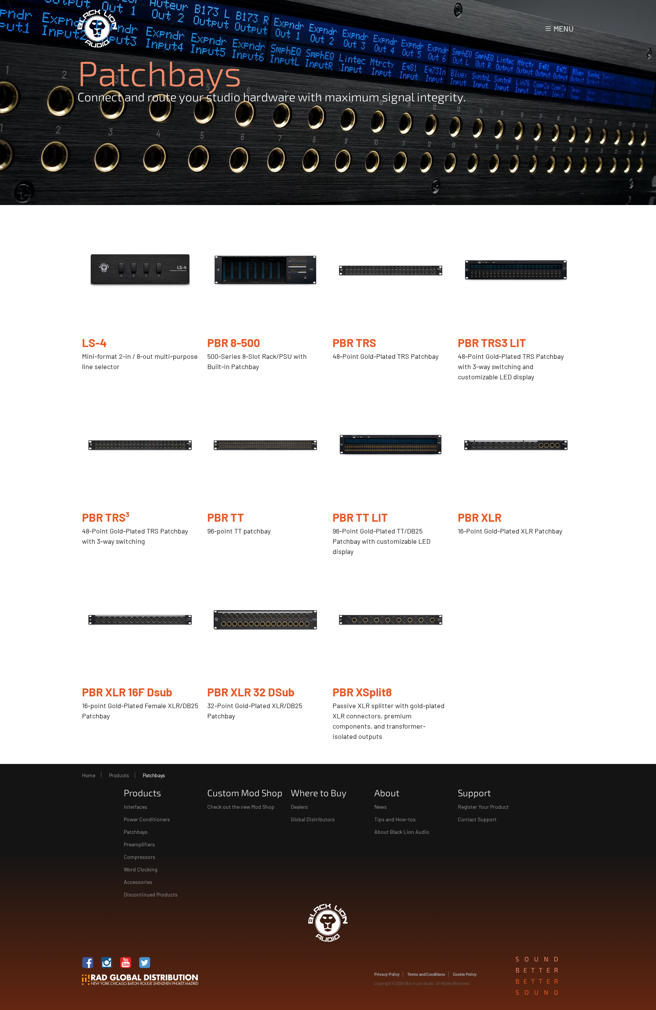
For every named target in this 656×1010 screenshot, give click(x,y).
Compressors (139, 857)
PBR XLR (479, 517)
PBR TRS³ (105, 517)
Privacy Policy (387, 974)
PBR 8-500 (233, 342)
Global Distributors (313, 819)
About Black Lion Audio (401, 832)
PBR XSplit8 (362, 692)
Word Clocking (140, 869)
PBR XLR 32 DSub (251, 692)
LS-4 (94, 342)
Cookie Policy (465, 974)
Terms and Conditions (426, 974)
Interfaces (135, 806)
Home (88, 775)
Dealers (299, 806)
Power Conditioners (147, 819)
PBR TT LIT (360, 517)
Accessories (138, 882)
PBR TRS (354, 342)
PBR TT (225, 517)
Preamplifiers (139, 844)
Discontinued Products (151, 894)
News (380, 806)
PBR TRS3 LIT (492, 342)
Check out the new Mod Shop (240, 806)
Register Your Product (483, 806)
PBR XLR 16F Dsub (127, 692)
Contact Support (477, 819)
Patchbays (136, 832)
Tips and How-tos (395, 819)
